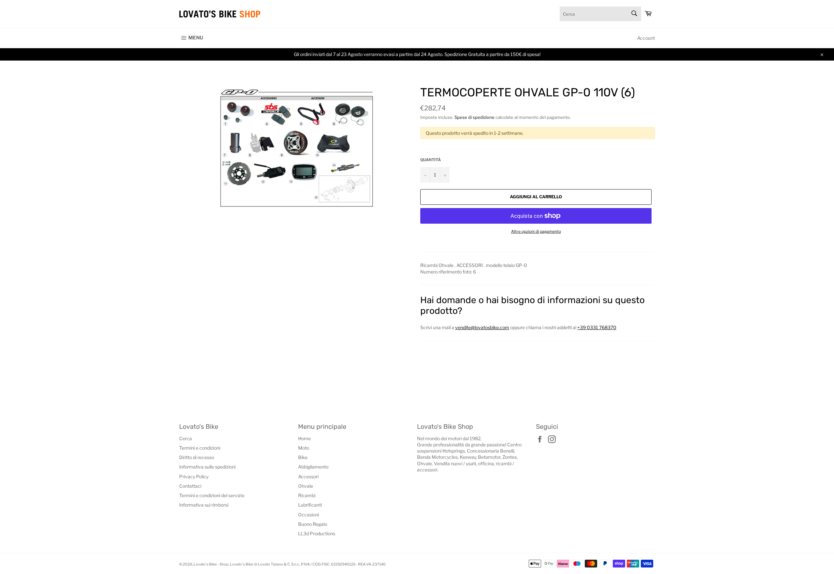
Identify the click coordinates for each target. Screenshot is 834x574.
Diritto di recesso (196, 457)
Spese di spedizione (474, 117)
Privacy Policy (193, 476)
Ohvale (305, 486)
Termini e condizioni (199, 448)
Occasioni (308, 514)
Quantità (430, 159)
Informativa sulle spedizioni (207, 466)
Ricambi (306, 495)
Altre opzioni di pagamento (536, 231)
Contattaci (190, 486)
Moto (303, 448)
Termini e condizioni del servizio (211, 495)
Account (646, 38)
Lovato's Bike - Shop (211, 564)
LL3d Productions (316, 533)
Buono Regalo (312, 524)
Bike (303, 457)
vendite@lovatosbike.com (482, 327)
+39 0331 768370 (596, 327)
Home (304, 438)
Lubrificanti (310, 505)
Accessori (308, 476)
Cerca (185, 438)
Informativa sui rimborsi (203, 505)
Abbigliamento (313, 466)
